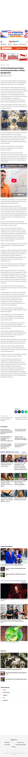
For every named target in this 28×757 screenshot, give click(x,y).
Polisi (4, 690)
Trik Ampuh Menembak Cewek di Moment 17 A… (16, 673)
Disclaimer (7, 744)
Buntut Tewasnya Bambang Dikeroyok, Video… (16, 569)
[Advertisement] (14, 14)
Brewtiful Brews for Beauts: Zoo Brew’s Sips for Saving (21, 417)
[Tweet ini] (19, 411)
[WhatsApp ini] (25, 411)
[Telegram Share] (22, 411)
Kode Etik (7, 742)
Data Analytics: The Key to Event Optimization (20, 430)
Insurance (5, 700)
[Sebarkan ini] (15, 411)
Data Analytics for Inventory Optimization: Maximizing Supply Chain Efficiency (7, 431)
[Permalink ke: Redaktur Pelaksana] (2, 75)
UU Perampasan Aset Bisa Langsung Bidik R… (12, 565)
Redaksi (14, 747)
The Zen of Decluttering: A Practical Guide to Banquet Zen (21, 445)
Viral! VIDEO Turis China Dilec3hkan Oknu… (16, 679)
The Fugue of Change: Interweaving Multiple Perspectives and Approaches (6, 446)
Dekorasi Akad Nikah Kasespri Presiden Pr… (12, 669)
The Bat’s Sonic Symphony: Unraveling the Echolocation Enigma (21, 438)
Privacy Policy (20, 742)
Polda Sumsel (6, 692)
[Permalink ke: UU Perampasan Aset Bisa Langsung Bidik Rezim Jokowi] (14, 556)
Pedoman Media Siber (20, 744)
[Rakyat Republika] (14, 41)
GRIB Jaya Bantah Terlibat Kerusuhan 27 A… (16, 574)
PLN (4, 697)
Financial (5, 695)
